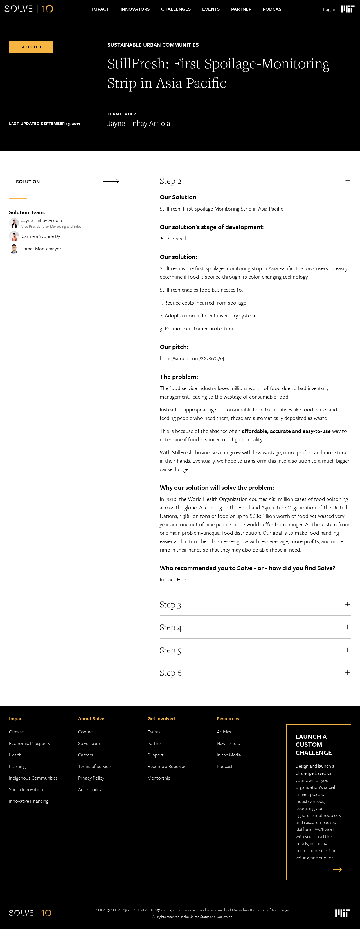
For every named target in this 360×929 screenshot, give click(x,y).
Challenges (176, 8)
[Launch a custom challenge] (336, 869)
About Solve (91, 718)
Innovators (135, 8)
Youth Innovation (26, 789)
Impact (100, 8)
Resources (228, 718)
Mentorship (159, 777)
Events (211, 8)
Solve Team (89, 743)
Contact (86, 731)
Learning (17, 766)
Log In (329, 9)
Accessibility (89, 789)
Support (156, 754)
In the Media (229, 754)
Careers (85, 754)
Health (15, 754)
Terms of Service (94, 766)
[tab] (67, 181)
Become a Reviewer (167, 766)
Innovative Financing (28, 800)
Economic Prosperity (29, 743)
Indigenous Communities (33, 777)
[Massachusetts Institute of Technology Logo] (348, 9)
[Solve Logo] (28, 9)
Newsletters (228, 743)
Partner (241, 8)
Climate (16, 731)
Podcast (273, 8)
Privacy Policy (91, 777)
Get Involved (161, 718)
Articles (224, 731)
